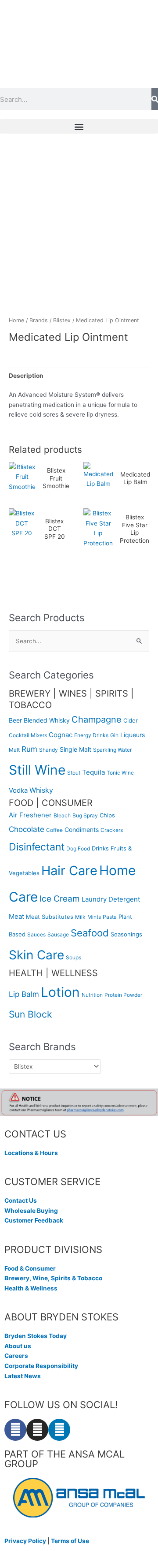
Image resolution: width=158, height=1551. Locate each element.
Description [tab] (26, 375)
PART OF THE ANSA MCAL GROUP (64, 1458)
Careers (16, 1355)
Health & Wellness (30, 1288)
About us (17, 1346)
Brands (38, 320)
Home (16, 320)
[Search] (154, 99)
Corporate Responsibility (41, 1365)
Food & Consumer (30, 1268)
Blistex (62, 320)
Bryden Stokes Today (35, 1335)
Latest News (22, 1375)
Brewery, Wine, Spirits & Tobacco (53, 1278)
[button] (79, 126)
